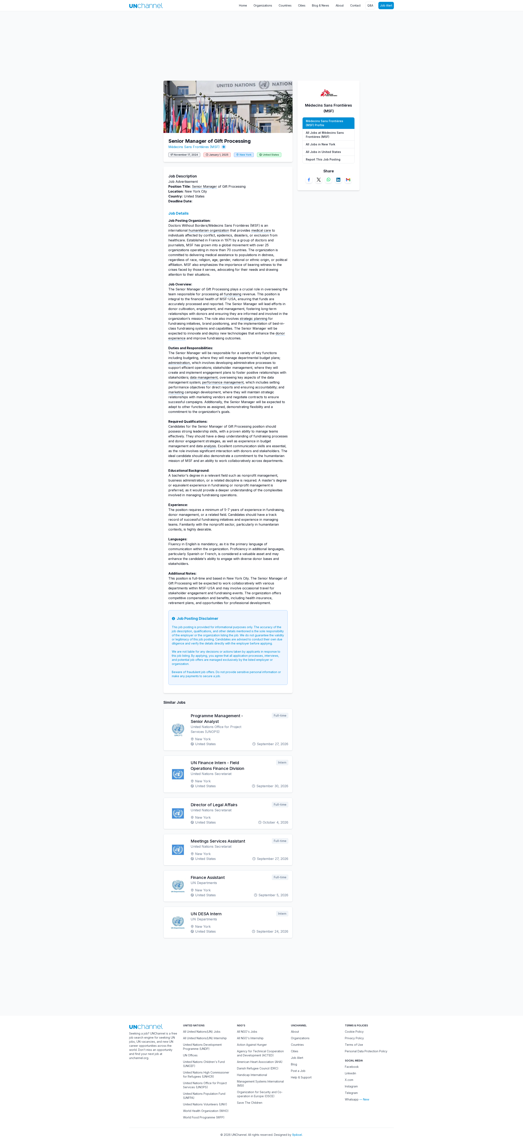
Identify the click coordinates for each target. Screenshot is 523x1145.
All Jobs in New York (320, 144)
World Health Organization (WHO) (206, 1111)
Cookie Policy (354, 1031)
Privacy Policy (354, 1038)
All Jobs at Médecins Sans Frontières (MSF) (325, 134)
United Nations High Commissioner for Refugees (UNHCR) (206, 1074)
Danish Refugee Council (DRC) (257, 1068)
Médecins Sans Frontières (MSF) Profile (324, 123)
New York (245, 154)
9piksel (297, 1134)
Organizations (263, 5)
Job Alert (386, 5)
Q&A (370, 5)
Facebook (352, 1066)
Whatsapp (352, 1099)
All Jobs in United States (323, 152)
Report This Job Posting (323, 159)
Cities (301, 5)
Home (243, 5)
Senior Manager (204, 186)
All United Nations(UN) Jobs (201, 1031)
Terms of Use (354, 1044)
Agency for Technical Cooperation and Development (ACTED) (260, 1053)
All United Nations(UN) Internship (205, 1038)
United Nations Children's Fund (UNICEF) (204, 1064)
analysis (210, 446)
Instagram (351, 1086)
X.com (349, 1079)
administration (179, 363)
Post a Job (298, 1071)
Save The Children (249, 1102)
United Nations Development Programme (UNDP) (202, 1046)
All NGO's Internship (250, 1038)
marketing (176, 392)
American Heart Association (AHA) (260, 1062)
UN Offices (190, 1055)
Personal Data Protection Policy (366, 1051)
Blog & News (320, 5)
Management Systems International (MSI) (260, 1083)
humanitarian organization (209, 230)
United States (271, 154)
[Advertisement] (122, 43)
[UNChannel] (146, 5)
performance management (223, 382)
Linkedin (350, 1073)
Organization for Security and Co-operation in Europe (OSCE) (260, 1094)
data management (204, 377)
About (340, 5)
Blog (294, 1064)
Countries (285, 5)
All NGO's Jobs (247, 1031)
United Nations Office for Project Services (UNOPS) (205, 1085)
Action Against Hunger (252, 1044)
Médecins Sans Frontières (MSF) (194, 147)
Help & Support (301, 1077)
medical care (261, 230)
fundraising (232, 294)
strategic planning (253, 319)
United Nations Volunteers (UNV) (205, 1104)
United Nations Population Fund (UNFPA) (204, 1095)
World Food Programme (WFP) (204, 1117)
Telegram (351, 1093)
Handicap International (252, 1075)
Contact (355, 5)
